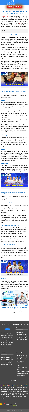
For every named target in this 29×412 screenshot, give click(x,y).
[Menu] (24, 2)
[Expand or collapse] (26, 31)
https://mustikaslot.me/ (23, 371)
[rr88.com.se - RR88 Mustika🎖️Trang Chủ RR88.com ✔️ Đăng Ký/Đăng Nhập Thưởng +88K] (12, 2)
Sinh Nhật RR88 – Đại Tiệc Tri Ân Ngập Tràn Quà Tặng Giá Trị (14, 308)
